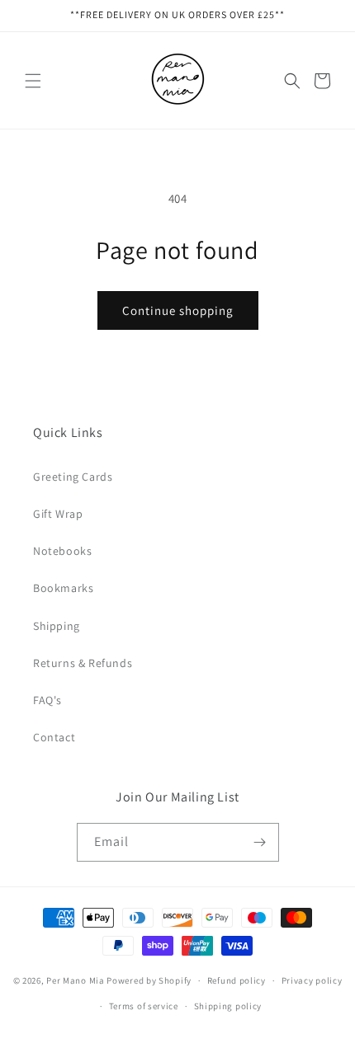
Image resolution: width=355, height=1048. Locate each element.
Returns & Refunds (82, 663)
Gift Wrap (58, 513)
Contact (54, 737)
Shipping (56, 625)
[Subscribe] (260, 842)
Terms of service (143, 1006)
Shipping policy (228, 1006)
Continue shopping (178, 310)
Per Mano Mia (75, 980)
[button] (33, 81)
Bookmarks (63, 587)
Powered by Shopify (149, 980)
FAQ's (47, 700)
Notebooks (62, 550)
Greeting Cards (72, 476)
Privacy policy (312, 980)
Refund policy (236, 980)
